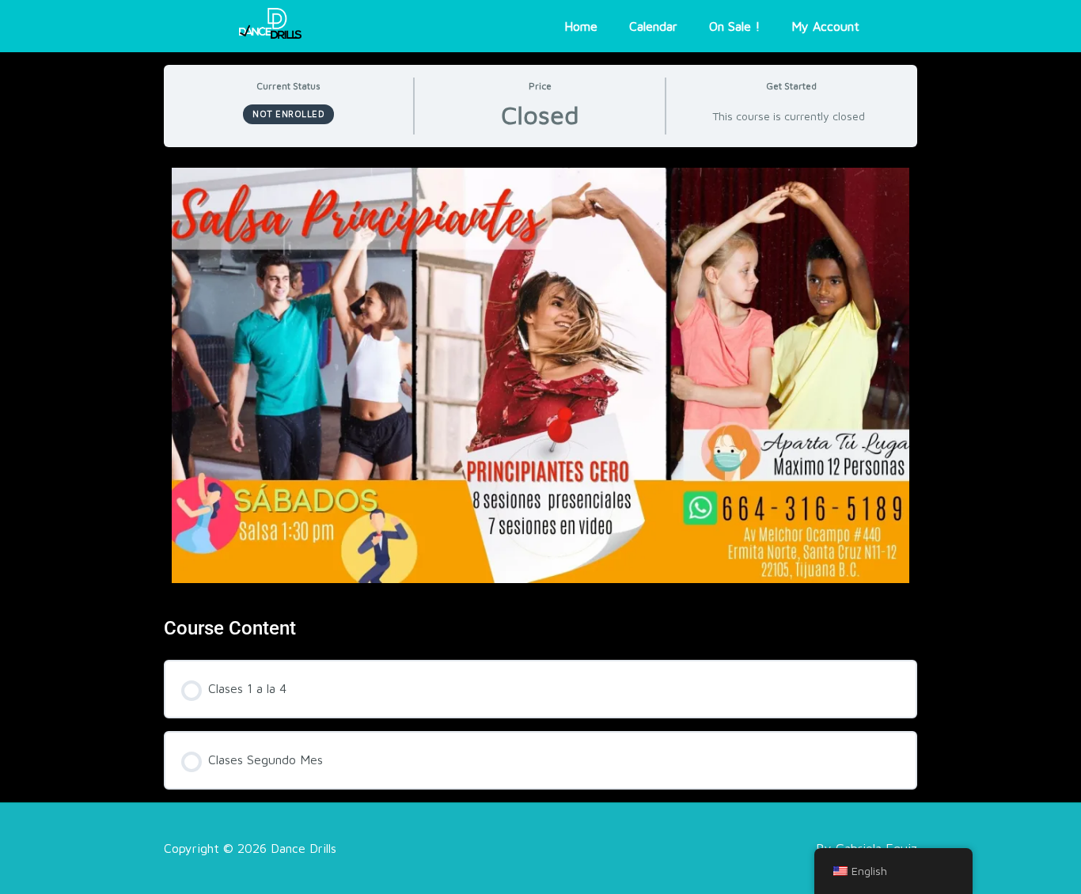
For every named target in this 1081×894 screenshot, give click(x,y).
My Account (825, 26)
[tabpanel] (540, 427)
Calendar (653, 26)
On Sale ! (734, 26)
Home (580, 26)
